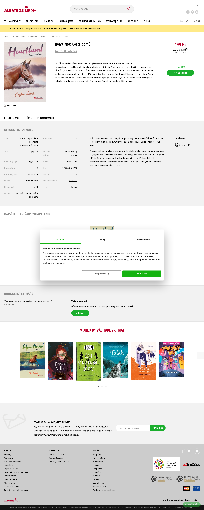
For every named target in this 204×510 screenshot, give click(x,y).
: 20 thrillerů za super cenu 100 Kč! (81, 28)
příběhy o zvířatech (29, 145)
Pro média (97, 472)
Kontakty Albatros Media (59, 461)
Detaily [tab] (102, 239)
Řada (29, 117)
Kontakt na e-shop (56, 454)
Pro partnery (98, 468)
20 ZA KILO (133, 21)
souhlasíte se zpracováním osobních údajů (56, 434)
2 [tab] (102, 386)
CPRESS (73, 180)
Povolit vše (141, 274)
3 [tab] (106, 386)
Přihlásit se (158, 427)
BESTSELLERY (32, 21)
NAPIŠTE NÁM (193, 504)
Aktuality (7, 454)
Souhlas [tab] (60, 239)
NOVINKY (48, 21)
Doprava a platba (11, 468)
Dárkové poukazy (11, 479)
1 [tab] (98, 386)
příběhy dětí (32, 141)
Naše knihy (14, 21)
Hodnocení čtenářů (45, 117)
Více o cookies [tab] (144, 239)
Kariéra (96, 479)
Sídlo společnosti (56, 458)
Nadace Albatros (100, 486)
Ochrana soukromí (11, 486)
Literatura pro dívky (38, 36)
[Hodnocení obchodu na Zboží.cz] (190, 463)
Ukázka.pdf (182, 145)
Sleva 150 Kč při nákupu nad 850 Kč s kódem (35, 28)
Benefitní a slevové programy (16, 472)
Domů (6, 36)
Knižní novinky (10, 475)
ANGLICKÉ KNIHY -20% (90, 21)
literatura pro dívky (29, 138)
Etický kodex (98, 483)
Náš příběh (97, 454)
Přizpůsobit (100, 274)
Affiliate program (11, 483)
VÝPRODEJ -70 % (114, 21)
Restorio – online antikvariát (104, 490)
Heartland (72, 161)
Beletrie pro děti (20, 36)
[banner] (20, 6)
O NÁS (147, 21)
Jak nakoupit (9, 465)
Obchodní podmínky (12, 461)
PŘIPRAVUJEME (65, 21)
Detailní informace (13, 117)
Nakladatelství (99, 458)
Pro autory (97, 465)
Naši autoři (8, 458)
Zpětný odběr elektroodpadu (16, 490)
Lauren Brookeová (66, 51)
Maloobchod (98, 461)
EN (197, 5)
